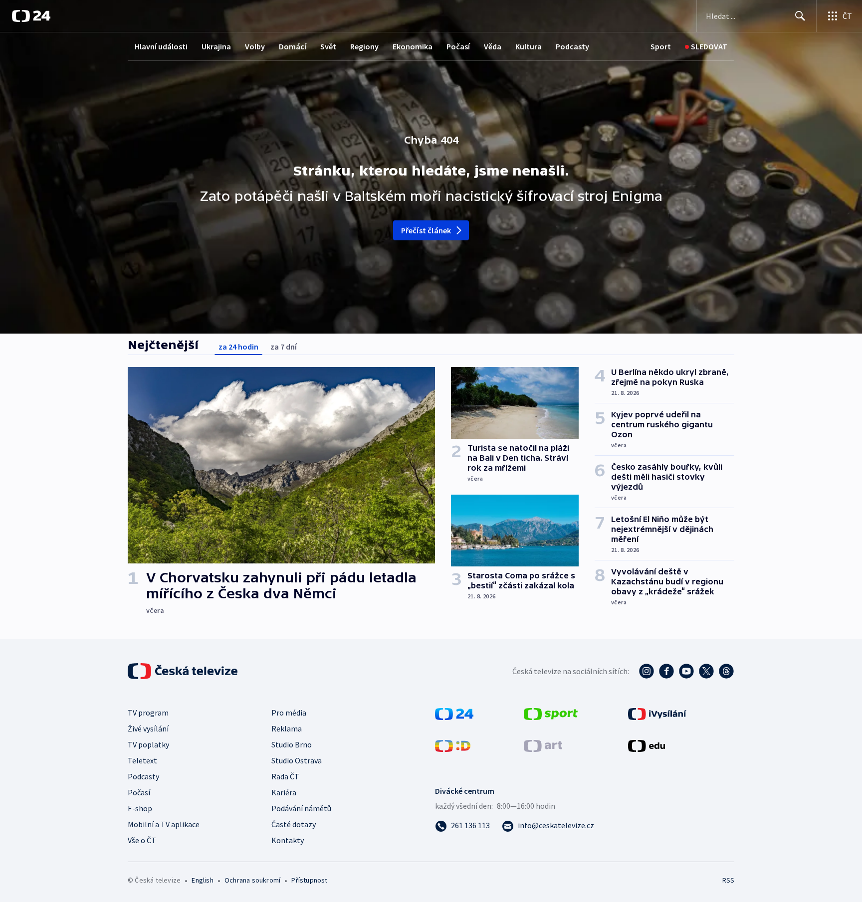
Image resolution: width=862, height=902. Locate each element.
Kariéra (283, 792)
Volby (255, 46)
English (202, 880)
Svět (328, 46)
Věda (492, 46)
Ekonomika (412, 46)
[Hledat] (800, 16)
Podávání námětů (301, 808)
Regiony (364, 46)
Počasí (458, 46)
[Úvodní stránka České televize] (183, 671)
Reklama (286, 728)
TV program (148, 713)
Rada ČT (285, 776)
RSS (728, 880)
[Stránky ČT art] (543, 745)
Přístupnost (309, 880)
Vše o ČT (142, 840)
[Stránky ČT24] (454, 713)
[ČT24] (31, 16)
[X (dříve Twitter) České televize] (706, 671)
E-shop (140, 808)
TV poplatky (148, 744)
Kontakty (287, 840)
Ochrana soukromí (252, 880)
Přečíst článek (426, 230)
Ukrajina (216, 46)
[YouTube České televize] (686, 671)
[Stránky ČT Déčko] (452, 745)
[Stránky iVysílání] (657, 713)
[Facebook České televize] (666, 671)
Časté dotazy (293, 824)
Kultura (528, 46)
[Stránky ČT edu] (646, 745)
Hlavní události (161, 46)
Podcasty (572, 46)
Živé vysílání (148, 728)
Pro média (288, 713)
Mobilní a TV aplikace (164, 824)
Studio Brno (291, 744)
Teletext (142, 760)
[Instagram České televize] (646, 671)
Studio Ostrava (296, 760)
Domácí (292, 46)
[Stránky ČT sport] (551, 713)
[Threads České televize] (726, 671)
